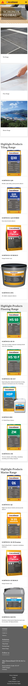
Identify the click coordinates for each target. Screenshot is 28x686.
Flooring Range (5, 646)
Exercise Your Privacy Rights (14, 683)
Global (14, 679)
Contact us (4, 633)
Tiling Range (5, 643)
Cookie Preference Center (14, 681)
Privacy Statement (13, 675)
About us (4, 635)
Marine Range (5, 648)
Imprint (14, 677)
